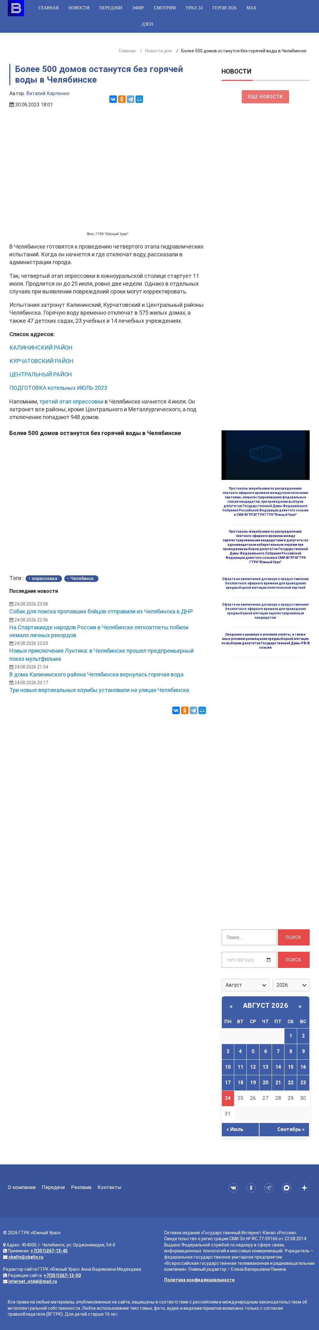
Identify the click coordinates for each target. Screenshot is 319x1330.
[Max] (287, 1187)
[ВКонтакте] (113, 99)
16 (303, 1067)
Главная (48, 8)
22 (290, 1083)
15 (290, 1067)
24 (228, 1098)
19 (253, 1083)
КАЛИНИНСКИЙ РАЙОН (41, 347)
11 (240, 1067)
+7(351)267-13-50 (62, 1275)
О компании (22, 1187)
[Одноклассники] (122, 99)
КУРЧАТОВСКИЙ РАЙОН (41, 361)
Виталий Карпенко (47, 93)
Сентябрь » (291, 1129)
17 (228, 1083)
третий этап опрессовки (71, 401)
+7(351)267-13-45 (49, 1250)
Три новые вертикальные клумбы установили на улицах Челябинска (99, 690)
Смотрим (165, 8)
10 (228, 1067)
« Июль (234, 1129)
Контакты (109, 1187)
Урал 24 (194, 8)
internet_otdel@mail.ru (32, 1281)
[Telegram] (130, 99)
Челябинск (82, 578)
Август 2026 (265, 1005)
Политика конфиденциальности (199, 1279)
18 (240, 1083)
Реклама (81, 1187)
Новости (79, 8)
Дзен (147, 24)
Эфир (138, 8)
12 (253, 1067)
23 (303, 1083)
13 (265, 1067)
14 (278, 1067)
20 (265, 1083)
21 (278, 1083)
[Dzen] (305, 1187)
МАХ (251, 8)
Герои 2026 (224, 8)
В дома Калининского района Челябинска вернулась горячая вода (96, 674)
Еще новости (265, 96)
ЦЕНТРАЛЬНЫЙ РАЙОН (40, 374)
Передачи (110, 8)
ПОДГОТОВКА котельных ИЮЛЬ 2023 (58, 387)
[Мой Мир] (139, 99)
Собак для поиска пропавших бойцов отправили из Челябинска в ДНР (101, 611)
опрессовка (44, 578)
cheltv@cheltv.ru (25, 1257)
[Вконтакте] (234, 1187)
